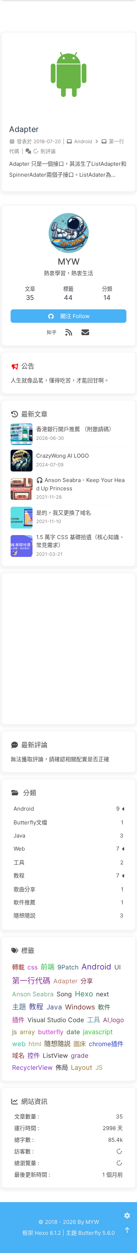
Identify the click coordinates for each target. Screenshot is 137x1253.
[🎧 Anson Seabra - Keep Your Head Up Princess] (22, 489)
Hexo (84, 993)
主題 (19, 1007)
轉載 (18, 967)
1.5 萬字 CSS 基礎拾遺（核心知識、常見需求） (80, 541)
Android (83, 141)
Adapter (24, 129)
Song (64, 994)
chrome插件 (106, 1044)
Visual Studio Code (55, 1020)
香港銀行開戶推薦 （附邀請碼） (75, 429)
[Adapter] (68, 114)
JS (99, 1067)
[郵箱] (85, 332)
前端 (47, 967)
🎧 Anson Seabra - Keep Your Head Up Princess (80, 484)
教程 (36, 1007)
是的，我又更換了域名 (63, 512)
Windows (80, 1007)
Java (54, 1007)
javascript (98, 1032)
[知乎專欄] (51, 332)
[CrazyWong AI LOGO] (22, 460)
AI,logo (113, 1020)
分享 (86, 981)
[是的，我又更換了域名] (22, 518)
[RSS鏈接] (68, 332)
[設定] (127, 1215)
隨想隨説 (57, 1044)
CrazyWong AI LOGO (62, 455)
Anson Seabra (33, 994)
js (14, 1032)
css (32, 967)
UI (117, 967)
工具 (93, 1020)
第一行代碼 (31, 980)
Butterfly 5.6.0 (96, 1232)
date (73, 1032)
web (19, 1044)
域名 (18, 1055)
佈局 (62, 1067)
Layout (81, 1067)
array (27, 1032)
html (34, 1044)
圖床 (79, 1044)
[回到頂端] (127, 1230)
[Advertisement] (68, 649)
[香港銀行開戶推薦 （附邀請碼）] (22, 434)
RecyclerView (32, 1067)
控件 (33, 1055)
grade (79, 1055)
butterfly (51, 1032)
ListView (55, 1055)
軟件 (104, 1007)
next (102, 994)
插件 (18, 1020)
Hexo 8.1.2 (48, 1232)
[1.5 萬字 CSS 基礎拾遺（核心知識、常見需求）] (22, 546)
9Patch (68, 967)
